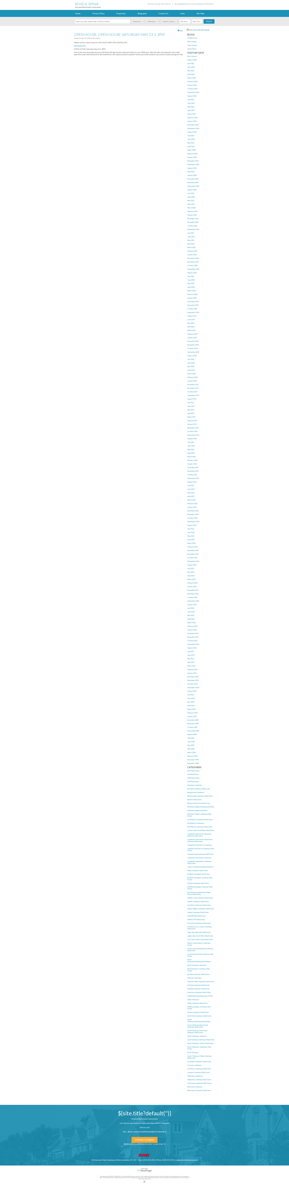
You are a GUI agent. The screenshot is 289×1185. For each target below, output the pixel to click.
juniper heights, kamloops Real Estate (200, 909)
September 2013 (193, 561)
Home (77, 13)
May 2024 (190, 143)
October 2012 (192, 597)
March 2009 (191, 752)
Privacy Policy (98, 13)
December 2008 (193, 760)
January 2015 (192, 507)
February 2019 (192, 334)
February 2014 (192, 547)
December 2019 (193, 301)
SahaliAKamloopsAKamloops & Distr (200, 996)
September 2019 (193, 312)
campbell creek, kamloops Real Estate (200, 854)
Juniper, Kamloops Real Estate (198, 912)
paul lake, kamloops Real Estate (198, 974)
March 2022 (191, 208)
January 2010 (192, 716)
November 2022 (193, 182)
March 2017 (191, 417)
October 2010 (192, 684)
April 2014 (191, 540)
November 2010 (193, 680)
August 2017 (192, 399)
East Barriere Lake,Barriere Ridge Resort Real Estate (199, 893)
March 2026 (191, 78)
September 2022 (193, 186)
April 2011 (191, 662)
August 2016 (192, 439)
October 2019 (192, 309)
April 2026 (191, 74)
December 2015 (193, 467)
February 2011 (192, 669)
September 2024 (193, 128)
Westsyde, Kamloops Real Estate (199, 1090)
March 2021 (191, 247)
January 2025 (192, 121)
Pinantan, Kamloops (194, 978)
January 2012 (192, 630)
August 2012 (192, 604)
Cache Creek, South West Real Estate (200, 830)
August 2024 (192, 132)
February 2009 (192, 756)
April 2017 (191, 413)
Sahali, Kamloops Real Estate (197, 1003)
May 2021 (190, 240)
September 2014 (193, 521)
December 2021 (193, 218)
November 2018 (193, 345)
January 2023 (192, 175)
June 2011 (191, 655)
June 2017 (191, 406)
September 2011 (193, 644)
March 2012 (191, 623)
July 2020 (190, 276)
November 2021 (193, 222)
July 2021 (190, 233)
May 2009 (190, 745)
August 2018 (192, 356)
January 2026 (192, 85)
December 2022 (193, 179)
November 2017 (193, 388)
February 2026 (192, 81)
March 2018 (191, 374)
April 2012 (191, 619)
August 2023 (192, 168)
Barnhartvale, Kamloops (195, 792)
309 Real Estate (193, 781)
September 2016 (193, 435)
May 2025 (190, 107)
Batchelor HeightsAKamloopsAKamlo (200, 807)
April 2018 (191, 370)
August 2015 (192, 482)
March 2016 (191, 457)
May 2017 (190, 410)
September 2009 (193, 731)
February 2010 (192, 713)
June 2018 (191, 363)
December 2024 (193, 125)
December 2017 (193, 384)
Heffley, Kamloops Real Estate (198, 901)
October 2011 (192, 641)
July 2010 (190, 695)
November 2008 (193, 763)
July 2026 (190, 63)
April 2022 (191, 204)
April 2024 (191, 146)
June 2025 (191, 103)
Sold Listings (191, 49)
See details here (80, 46)
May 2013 (190, 572)
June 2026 (191, 67)
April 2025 (191, 110)
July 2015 (190, 485)
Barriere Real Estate (194, 799)
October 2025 (192, 89)
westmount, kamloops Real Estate (199, 1083)
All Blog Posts (192, 38)
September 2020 (193, 269)
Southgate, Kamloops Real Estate (199, 1061)
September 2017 (193, 395)
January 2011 (192, 673)
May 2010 (190, 702)
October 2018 (192, 348)
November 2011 (193, 637)
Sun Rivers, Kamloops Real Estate (199, 1069)
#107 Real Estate (193, 771)
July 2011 (190, 651)
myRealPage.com (144, 1170)
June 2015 (191, 489)
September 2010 (193, 687)
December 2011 (193, 633)
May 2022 (190, 200)
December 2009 (193, 720)
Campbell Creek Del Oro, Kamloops (199, 845)
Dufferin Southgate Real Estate (198, 874)
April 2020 (191, 287)
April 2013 (191, 576)
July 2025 (190, 99)
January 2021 (192, 255)
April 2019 (191, 327)
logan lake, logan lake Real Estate (199, 932)
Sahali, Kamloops (193, 999)
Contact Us (163, 13)
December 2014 (193, 511)
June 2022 (191, 197)
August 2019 (192, 316)
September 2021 (193, 229)
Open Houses (192, 45)
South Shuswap (192, 1052)
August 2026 (192, 60)
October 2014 (192, 518)
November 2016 (193, 428)
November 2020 (193, 262)
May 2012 (190, 615)
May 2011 (190, 659)
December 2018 (193, 341)
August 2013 (192, 565)
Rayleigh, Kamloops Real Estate (198, 989)
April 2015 (191, 496)
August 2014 (192, 525)
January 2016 (192, 464)
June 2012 (191, 612)
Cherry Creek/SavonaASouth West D (200, 867)
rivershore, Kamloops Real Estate (199, 992)
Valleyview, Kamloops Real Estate (199, 1080)
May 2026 (190, 71)
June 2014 (191, 532)
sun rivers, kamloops (194, 1065)
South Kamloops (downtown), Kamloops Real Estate (197, 1026)
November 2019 (193, 305)
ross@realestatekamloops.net (194, 4)
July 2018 (190, 359)
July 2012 (190, 608)
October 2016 (192, 431)
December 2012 (193, 590)
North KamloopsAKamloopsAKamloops (199, 960)
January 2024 (192, 157)
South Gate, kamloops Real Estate (199, 1016)
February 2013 (192, 583)
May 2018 (190, 366)
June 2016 (191, 446)
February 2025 (192, 117)
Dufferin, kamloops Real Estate (198, 883)
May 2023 (190, 172)
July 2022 (190, 193)
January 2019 (192, 338)
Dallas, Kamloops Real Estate (197, 870)
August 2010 (192, 691)
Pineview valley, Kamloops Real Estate (200, 981)
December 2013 (193, 550)
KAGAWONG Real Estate (196, 916)
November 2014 (193, 514)
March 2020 (191, 291)
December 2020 (193, 258)
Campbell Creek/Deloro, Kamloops (199, 858)
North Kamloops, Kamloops (197, 965)
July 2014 (190, 529)
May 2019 (190, 323)
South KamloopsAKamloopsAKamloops (199, 1020)
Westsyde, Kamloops (194, 1087)
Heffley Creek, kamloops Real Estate (200, 898)
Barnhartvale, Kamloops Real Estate (200, 796)
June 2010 (191, 698)
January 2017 (192, 424)
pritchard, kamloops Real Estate (198, 985)
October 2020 (192, 265)
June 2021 (191, 237)
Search (209, 21)
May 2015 (190, 493)
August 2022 (192, 190)
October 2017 (192, 392)
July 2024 (190, 136)
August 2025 (192, 96)
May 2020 (190, 283)
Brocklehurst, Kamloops (195, 823)
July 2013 (190, 568)
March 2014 (191, 543)
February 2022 (192, 211)
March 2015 (191, 500)
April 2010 (191, 705)
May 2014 (190, 536)
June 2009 (191, 742)
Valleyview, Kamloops (195, 1076)
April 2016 (191, 453)
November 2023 (193, 161)
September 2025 (193, 92)
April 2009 (191, 749)
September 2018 (193, 352)
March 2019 (191, 330)
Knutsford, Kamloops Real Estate (199, 923)
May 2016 (190, 449)
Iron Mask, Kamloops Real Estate (199, 905)
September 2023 (193, 164)
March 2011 (191, 666)
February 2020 (192, 294)
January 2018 (192, 381)
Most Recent (192, 56)
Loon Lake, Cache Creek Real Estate (200, 939)
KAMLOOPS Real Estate (196, 919)
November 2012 (193, 594)
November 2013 (193, 554)
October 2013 (192, 558)
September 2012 (193, 601)
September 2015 (193, 478)
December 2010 (193, 677)
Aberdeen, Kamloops (194, 785)
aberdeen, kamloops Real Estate (198, 789)
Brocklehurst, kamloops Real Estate (199, 827)
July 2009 (190, 738)
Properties (121, 13)
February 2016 (192, 460)
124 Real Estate (193, 774)
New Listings (192, 41)
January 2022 (192, 215)
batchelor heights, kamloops (197, 810)
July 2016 (190, 442)
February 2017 (192, 420)
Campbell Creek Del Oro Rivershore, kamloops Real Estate (200, 840)
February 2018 (192, 377)
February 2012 (192, 626)
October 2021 (192, 226)
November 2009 (193, 724)
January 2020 (192, 298)
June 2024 (191, 139)
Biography (142, 13)
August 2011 (192, 648)
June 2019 (191, 319)
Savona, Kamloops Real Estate (198, 1012)
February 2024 (192, 154)
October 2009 (192, 727)
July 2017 (190, 402)
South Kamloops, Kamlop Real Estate (200, 1043)
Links (182, 13)
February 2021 (192, 251)
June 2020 (191, 280)
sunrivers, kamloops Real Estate (198, 1072)
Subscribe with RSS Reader (199, 30)
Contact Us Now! (144, 1140)
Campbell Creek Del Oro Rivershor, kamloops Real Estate (199, 835)
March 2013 (191, 579)
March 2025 (191, 114)
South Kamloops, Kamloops (197, 1036)
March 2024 (191, 150)
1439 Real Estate (193, 778)
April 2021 (191, 244)
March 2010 (191, 709)
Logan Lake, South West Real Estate (200, 936)
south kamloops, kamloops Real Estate (200, 1040)
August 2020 (192, 273)
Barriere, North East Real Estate (198, 803)
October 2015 (192, 475)
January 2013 (192, 586)
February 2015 (192, 503)
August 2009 (192, 734)
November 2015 (193, 471)
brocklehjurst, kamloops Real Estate (200, 819)
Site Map (200, 13)
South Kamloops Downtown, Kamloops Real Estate (197, 1031)
